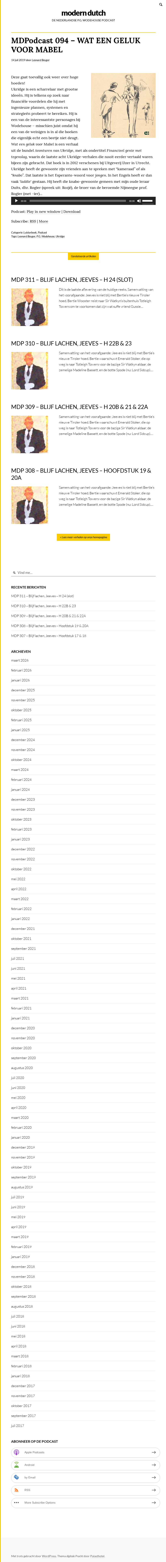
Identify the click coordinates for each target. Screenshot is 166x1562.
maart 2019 (20, 1237)
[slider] (148, 200)
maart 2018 (20, 1356)
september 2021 (23, 948)
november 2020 (23, 1038)
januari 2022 (20, 919)
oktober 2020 (21, 1048)
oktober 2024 (21, 759)
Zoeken (161, 4)
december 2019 (23, 1147)
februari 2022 (21, 909)
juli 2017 (17, 1425)
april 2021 (18, 988)
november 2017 (23, 1396)
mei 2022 (18, 879)
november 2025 (23, 700)
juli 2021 (17, 958)
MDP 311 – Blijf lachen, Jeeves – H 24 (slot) (42, 596)
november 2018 (23, 1276)
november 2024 (23, 750)
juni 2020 (18, 1087)
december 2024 (23, 740)
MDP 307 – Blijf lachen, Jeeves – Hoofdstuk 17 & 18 (48, 636)
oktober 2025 (21, 710)
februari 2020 (21, 1127)
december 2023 (23, 799)
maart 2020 (20, 1117)
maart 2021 (20, 998)
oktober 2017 (21, 1406)
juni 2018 (18, 1326)
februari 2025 (21, 720)
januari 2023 (20, 839)
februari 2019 (21, 1247)
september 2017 (23, 1416)
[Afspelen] (16, 201)
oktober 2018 (21, 1286)
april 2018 (18, 1346)
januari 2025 (20, 730)
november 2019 (23, 1157)
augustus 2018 (22, 1306)
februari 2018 (21, 1366)
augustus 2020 (22, 1068)
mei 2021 (18, 978)
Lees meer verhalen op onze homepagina (84, 537)
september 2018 (23, 1296)
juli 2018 (17, 1316)
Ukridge (60, 236)
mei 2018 (18, 1336)
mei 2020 (18, 1097)
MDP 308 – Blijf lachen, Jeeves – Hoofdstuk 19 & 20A (49, 626)
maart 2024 (20, 769)
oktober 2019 (21, 1167)
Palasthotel (97, 1556)
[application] (83, 201)
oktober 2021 (21, 938)
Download (72, 211)
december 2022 (23, 849)
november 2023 (23, 809)
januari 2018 (20, 1376)
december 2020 (23, 1028)
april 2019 (18, 1227)
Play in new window (44, 211)
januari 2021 (20, 1018)
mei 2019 (18, 1217)
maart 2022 (20, 899)
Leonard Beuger (41, 60)
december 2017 (23, 1386)
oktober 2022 (21, 869)
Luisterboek (30, 232)
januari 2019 (20, 1256)
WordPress (49, 1556)
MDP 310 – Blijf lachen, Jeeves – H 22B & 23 (43, 606)
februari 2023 (21, 829)
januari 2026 (20, 680)
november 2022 (23, 859)
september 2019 (23, 1177)
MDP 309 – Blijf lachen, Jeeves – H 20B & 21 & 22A (48, 616)
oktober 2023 (21, 819)
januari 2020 (20, 1137)
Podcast (42, 232)
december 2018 (23, 1266)
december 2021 (23, 928)
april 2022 (18, 889)
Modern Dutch (83, 12)
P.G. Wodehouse (45, 236)
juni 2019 (18, 1207)
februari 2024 (21, 779)
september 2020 (23, 1058)
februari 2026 (21, 670)
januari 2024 (20, 789)
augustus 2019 (22, 1187)
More (43, 221)
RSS (33, 221)
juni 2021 (18, 968)
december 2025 (23, 690)
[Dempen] (139, 201)
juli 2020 (17, 1078)
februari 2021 (21, 1008)
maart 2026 (20, 660)
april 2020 (18, 1107)
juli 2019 (17, 1197)
